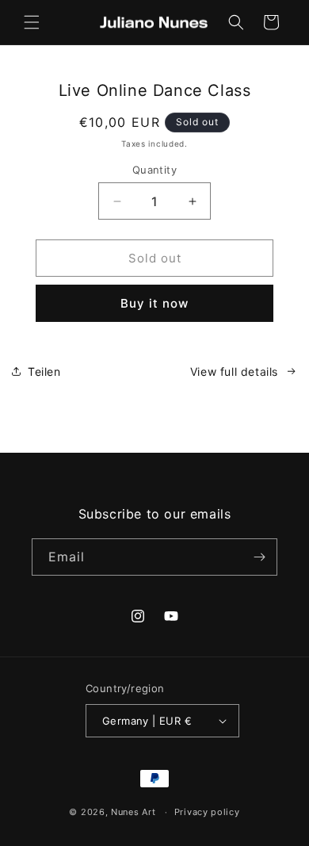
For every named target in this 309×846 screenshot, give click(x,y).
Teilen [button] (44, 371)
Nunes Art (133, 811)
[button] (31, 22)
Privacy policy (207, 811)
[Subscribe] (259, 557)
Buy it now (154, 303)
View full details (234, 371)
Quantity (154, 169)
